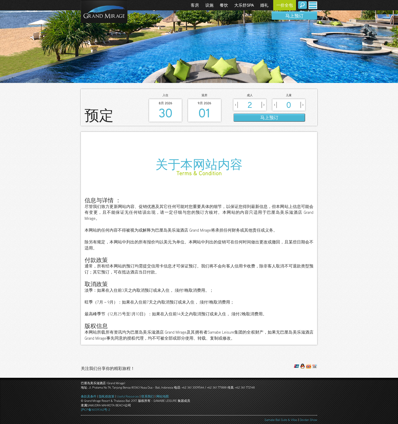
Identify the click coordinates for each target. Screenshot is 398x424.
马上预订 (294, 15)
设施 (209, 5)
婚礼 (264, 5)
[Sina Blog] (308, 365)
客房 (195, 5)
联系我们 (147, 396)
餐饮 (224, 5)
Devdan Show (308, 420)
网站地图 (162, 396)
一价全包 (284, 5)
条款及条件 (88, 396)
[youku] (314, 365)
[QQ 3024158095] (302, 365)
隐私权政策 (106, 396)
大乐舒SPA (244, 5)
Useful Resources (128, 396)
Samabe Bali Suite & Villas (281, 420)
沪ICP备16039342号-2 (95, 409)
